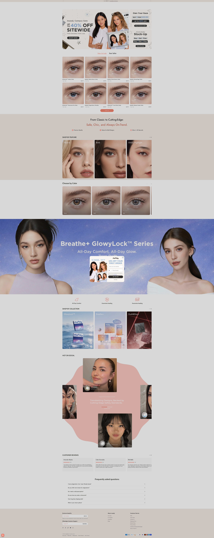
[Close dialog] (123, 257)
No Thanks (115, 279)
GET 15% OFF (116, 276)
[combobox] (110, 270)
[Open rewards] (2, 535)
